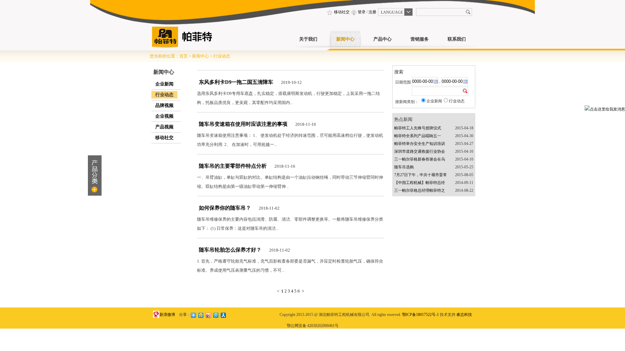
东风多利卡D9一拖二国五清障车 (236, 82)
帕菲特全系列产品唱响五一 (417, 136)
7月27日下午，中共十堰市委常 (420, 175)
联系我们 (457, 39)
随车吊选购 (404, 167)
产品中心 (382, 39)
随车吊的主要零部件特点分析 (233, 166)
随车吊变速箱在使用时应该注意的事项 (243, 124)
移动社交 (341, 12)
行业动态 (221, 56)
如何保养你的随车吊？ (225, 208)
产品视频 (164, 126)
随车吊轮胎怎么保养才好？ (230, 250)
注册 (372, 12)
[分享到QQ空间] (201, 315)
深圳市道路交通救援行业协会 (419, 151)
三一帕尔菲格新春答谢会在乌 (419, 159)
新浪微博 (167, 314)
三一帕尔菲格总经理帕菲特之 (419, 190)
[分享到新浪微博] (208, 315)
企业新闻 (164, 84)
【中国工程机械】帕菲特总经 (419, 182)
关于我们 (308, 39)
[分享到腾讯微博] (216, 315)
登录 (362, 12)
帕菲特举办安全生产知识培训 (419, 143)
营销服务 (419, 39)
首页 (183, 56)
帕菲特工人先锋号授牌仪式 (417, 128)
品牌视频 (164, 105)
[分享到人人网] (223, 315)
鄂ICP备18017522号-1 (420, 314)
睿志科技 (464, 314)
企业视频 (164, 116)
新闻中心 (345, 39)
